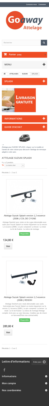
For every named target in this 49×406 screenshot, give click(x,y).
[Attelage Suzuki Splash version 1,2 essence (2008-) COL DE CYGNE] (24, 196)
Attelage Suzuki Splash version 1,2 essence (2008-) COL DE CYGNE (24, 217)
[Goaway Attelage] (24, 21)
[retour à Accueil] (4, 74)
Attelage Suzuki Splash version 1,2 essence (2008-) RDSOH (24, 298)
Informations (13, 118)
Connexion (42, 4)
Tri (3, 165)
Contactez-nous (31, 4)
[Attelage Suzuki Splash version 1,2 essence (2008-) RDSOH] (24, 278)
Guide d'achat (13, 127)
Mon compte (9, 383)
